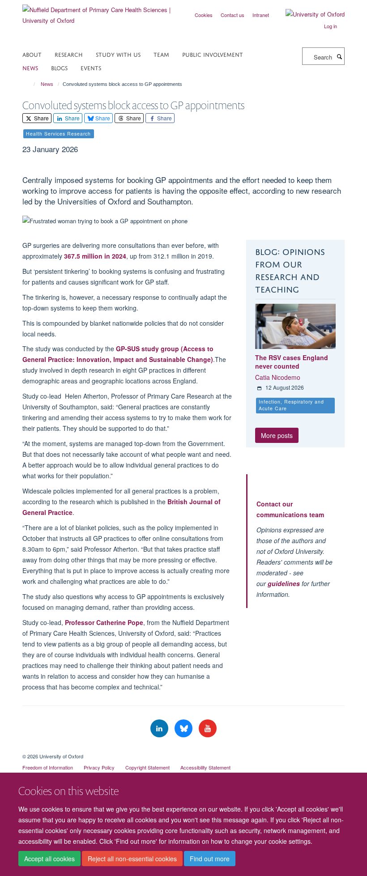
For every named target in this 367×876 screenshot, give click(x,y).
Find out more (210, 858)
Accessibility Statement (205, 767)
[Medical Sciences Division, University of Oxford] (183, 748)
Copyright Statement (147, 767)
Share (41, 118)
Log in (330, 26)
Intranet (260, 14)
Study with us (118, 54)
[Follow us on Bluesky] (184, 728)
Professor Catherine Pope (104, 622)
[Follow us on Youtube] (208, 728)
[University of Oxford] (308, 14)
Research (69, 54)
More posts (277, 435)
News (30, 67)
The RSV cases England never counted (291, 362)
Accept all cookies (49, 858)
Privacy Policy (99, 767)
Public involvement (212, 54)
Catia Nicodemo (277, 377)
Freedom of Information (47, 767)
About (32, 54)
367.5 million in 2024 (95, 255)
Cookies (204, 14)
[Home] (30, 84)
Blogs (59, 67)
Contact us (232, 14)
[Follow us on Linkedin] (160, 728)
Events (91, 67)
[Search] (339, 56)
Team (161, 54)
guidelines (284, 583)
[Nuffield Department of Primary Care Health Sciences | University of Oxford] (99, 12)
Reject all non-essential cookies (132, 858)
